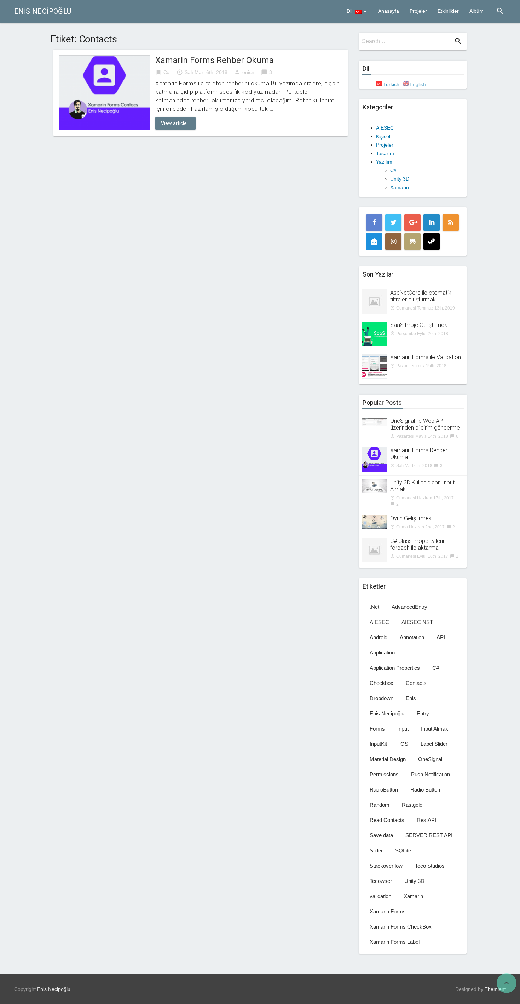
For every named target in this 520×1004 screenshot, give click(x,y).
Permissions (384, 774)
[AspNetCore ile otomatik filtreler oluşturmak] (374, 301)
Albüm (476, 11)
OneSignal (430, 759)
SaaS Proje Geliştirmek (418, 325)
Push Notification (430, 774)
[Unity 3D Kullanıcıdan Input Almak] (374, 485)
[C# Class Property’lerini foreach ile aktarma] (374, 549)
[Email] (374, 241)
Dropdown (381, 698)
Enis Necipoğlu (42, 11)
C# (166, 72)
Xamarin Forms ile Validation (425, 357)
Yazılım (384, 162)
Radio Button (425, 790)
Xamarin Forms (388, 911)
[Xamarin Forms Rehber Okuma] (104, 92)
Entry (423, 713)
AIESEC (385, 128)
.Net (374, 607)
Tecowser (381, 881)
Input (403, 729)
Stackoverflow (386, 866)
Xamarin (399, 187)
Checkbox (381, 683)
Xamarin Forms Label (395, 942)
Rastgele (412, 805)
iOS (403, 744)
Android (378, 637)
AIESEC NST (417, 622)
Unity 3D (399, 179)
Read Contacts (387, 820)
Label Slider (434, 744)
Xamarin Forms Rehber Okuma (214, 60)
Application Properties (395, 668)
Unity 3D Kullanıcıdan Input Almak (422, 486)
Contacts (416, 683)
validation (380, 896)
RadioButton (384, 790)
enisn (248, 72)
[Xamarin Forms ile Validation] (374, 366)
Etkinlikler (448, 11)
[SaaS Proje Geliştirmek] (374, 333)
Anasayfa (388, 11)
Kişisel (383, 136)
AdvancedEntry (409, 607)
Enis (411, 698)
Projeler (418, 11)
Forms (377, 729)
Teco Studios (430, 866)
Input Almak (434, 729)
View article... (175, 123)
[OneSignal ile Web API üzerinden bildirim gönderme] (374, 421)
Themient (495, 989)
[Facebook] (374, 222)
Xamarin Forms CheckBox (401, 927)
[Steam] (431, 241)
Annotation (412, 637)
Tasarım (385, 153)
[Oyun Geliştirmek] (374, 521)
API (441, 637)
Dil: (351, 11)
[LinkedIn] (431, 222)
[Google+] (412, 222)
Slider (376, 850)
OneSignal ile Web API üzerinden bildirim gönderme (425, 424)
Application (382, 653)
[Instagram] (393, 241)
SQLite (403, 850)
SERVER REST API (428, 835)
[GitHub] (412, 241)
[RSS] (451, 222)
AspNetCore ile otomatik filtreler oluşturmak (420, 296)
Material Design (388, 759)
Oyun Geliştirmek (411, 518)
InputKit (378, 744)
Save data (381, 835)
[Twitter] (393, 222)
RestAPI (426, 820)
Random (379, 805)
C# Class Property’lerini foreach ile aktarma (418, 544)
